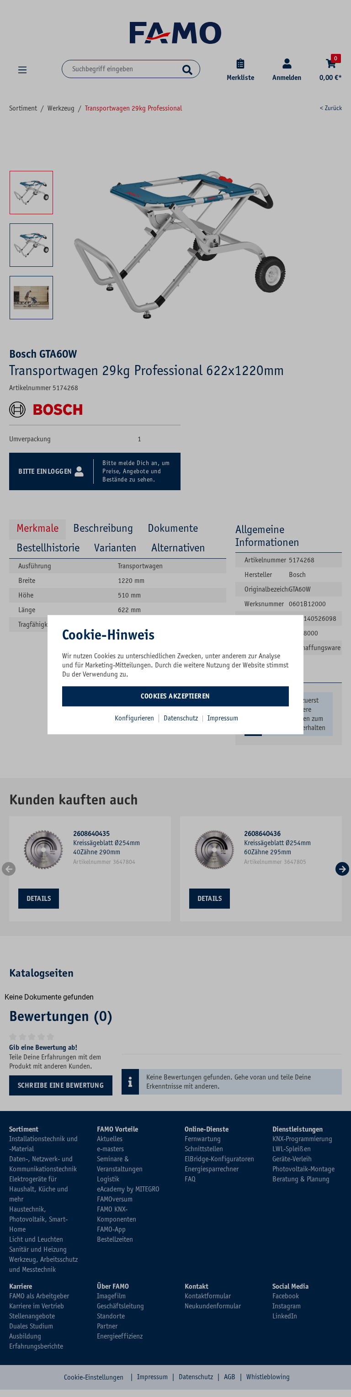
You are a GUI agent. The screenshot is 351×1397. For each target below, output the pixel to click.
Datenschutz (182, 718)
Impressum (222, 718)
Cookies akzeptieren (175, 696)
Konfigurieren (134, 718)
